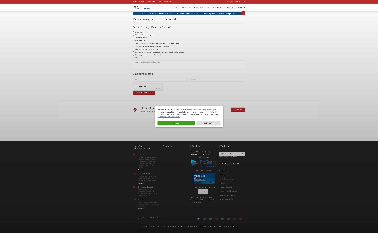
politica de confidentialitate (169, 117)
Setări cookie (208, 123)
